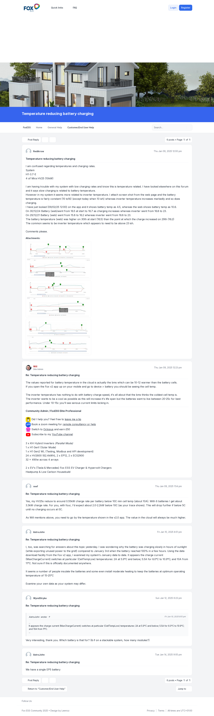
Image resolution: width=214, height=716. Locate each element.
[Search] (183, 127)
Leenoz (65, 710)
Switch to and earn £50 (50, 429)
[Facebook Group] (34, 701)
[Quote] (185, 151)
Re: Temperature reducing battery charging (53, 375)
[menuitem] (55, 8)
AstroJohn (39, 532)
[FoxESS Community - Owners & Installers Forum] (32, 8)
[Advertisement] (107, 36)
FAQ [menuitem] (75, 7)
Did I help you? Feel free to (56, 419)
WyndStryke (40, 598)
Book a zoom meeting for (63, 424)
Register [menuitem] (185, 7)
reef (35, 486)
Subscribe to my (52, 434)
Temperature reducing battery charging (50, 158)
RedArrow (38, 151)
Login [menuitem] (173, 7)
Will (35, 366)
